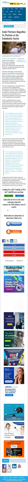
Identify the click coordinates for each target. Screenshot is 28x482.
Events (9, 14)
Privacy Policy (21, 477)
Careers (4, 17)
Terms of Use (15, 477)
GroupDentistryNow (12, 58)
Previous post (10, 260)
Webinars (20, 14)
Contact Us (6, 477)
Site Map (10, 477)
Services (4, 14)
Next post (19, 260)
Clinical (21, 8)
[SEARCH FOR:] (14, 23)
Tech (7, 11)
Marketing (10, 17)
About (19, 11)
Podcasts (14, 14)
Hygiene (16, 8)
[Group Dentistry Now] (6, 2)
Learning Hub (16, 17)
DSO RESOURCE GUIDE (8, 26)
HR (3, 11)
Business (11, 11)
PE (15, 11)
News (8, 8)
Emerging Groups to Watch (12, 75)
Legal (12, 8)
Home (4, 8)
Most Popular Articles (7, 19)
